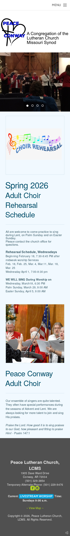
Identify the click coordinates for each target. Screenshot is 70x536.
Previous (4, 82)
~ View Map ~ (35, 508)
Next (65, 82)
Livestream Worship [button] (36, 496)
